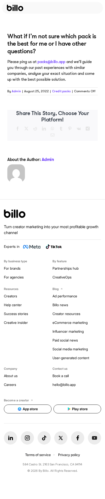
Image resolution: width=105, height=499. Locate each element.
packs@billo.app (51, 62)
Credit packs (61, 91)
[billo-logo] (15, 8)
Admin (16, 91)
